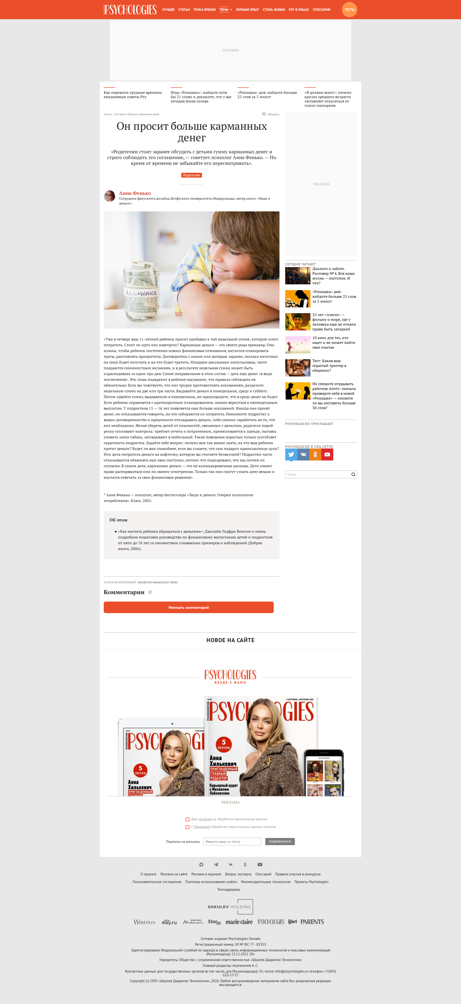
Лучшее (168, 9)
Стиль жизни (274, 9)
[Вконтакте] (231, 865)
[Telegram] (216, 865)
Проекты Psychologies (311, 881)
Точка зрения (205, 9)
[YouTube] (260, 865)
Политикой (202, 827)
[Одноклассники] (245, 865)
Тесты (350, 9)
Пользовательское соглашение (157, 881)
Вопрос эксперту (238, 874)
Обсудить (273, 114)
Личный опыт (247, 9)
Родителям (191, 175)
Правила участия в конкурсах (298, 874)
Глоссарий (321, 9)
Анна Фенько (135, 193)
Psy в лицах (299, 9)
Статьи (184, 9)
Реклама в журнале (206, 874)
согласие (205, 819)
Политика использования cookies (211, 881)
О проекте (148, 874)
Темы (223, 9)
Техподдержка (228, 889)
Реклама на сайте (174, 874)
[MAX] (201, 865)
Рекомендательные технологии (266, 881)
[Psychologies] (130, 9)
